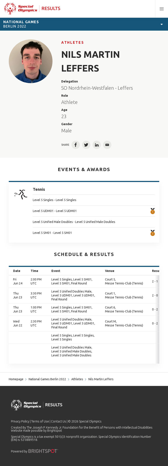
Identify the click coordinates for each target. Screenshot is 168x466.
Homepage (16, 379)
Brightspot (54, 430)
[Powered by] (43, 451)
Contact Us (58, 421)
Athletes (72, 42)
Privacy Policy (20, 421)
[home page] (32, 8)
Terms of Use (40, 421)
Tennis (39, 189)
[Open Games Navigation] (162, 24)
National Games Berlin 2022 (47, 379)
